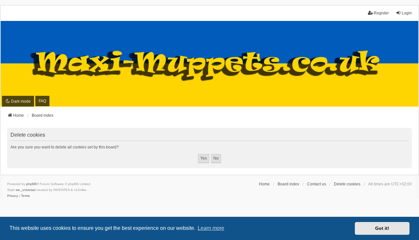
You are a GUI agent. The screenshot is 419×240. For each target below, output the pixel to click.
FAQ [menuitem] (42, 101)
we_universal (25, 190)
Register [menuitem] (381, 13)
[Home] (209, 63)
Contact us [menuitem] (316, 184)
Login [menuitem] (407, 13)
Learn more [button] (211, 228)
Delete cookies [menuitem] (347, 184)
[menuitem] (12, 196)
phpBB (31, 184)
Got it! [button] (382, 228)
